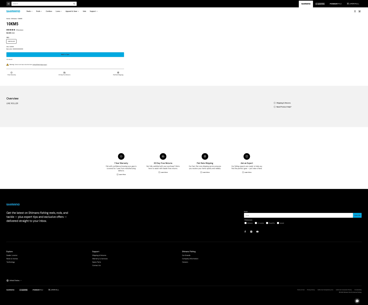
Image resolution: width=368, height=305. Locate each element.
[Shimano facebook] (245, 231)
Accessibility (358, 290)
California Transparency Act (325, 290)
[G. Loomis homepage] (320, 4)
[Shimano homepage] (306, 4)
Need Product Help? (283, 107)
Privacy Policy (311, 290)
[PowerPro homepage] (335, 4)
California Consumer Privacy (344, 290)
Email (246, 211)
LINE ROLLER (11, 41)
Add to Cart (65, 54)
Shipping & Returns (283, 103)
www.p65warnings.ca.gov (40, 64)
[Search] (74, 3)
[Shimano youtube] (257, 231)
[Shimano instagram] (251, 231)
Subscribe (357, 215)
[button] (357, 301)
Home (8, 18)
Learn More (122, 174)
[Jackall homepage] (353, 4)
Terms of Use (300, 290)
